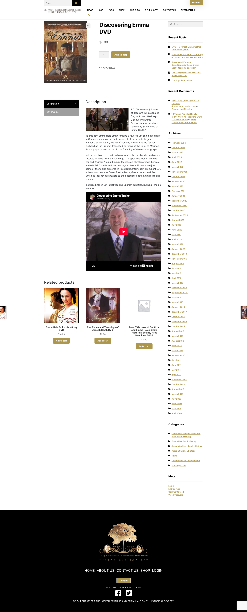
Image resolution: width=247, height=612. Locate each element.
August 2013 (178, 331)
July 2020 (176, 225)
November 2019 (179, 259)
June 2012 (177, 345)
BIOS (100, 10)
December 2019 (179, 254)
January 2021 (178, 196)
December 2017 (179, 312)
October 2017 (178, 316)
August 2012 (178, 341)
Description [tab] (52, 103)
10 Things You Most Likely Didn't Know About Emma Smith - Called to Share (187, 117)
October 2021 (178, 176)
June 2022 (177, 162)
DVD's (112, 67)
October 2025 (178, 147)
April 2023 (177, 157)
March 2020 (177, 244)
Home (89, 570)
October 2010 (178, 384)
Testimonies (188, 10)
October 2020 (178, 210)
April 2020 (177, 239)
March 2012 (177, 350)
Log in (171, 486)
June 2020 (177, 230)
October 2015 (178, 326)
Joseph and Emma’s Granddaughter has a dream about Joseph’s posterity (185, 65)
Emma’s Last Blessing (182, 109)
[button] (88, 25)
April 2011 (176, 374)
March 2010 (177, 394)
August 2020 (178, 220)
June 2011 (176, 365)
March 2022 (177, 167)
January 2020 (178, 249)
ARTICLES (135, 10)
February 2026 (179, 143)
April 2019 (177, 278)
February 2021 (179, 191)
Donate (196, 2)
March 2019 (177, 283)
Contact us (127, 570)
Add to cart (120, 54)
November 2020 (179, 205)
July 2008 (176, 399)
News (90, 10)
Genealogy (151, 10)
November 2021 (179, 172)
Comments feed (176, 492)
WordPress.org (175, 495)
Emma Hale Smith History (184, 441)
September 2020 (180, 215)
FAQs (111, 10)
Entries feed (174, 489)
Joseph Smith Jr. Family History (187, 446)
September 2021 (180, 181)
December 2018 (179, 287)
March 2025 (177, 152)
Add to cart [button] (61, 340)
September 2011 (179, 355)
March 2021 (177, 186)
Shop (122, 10)
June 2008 (177, 403)
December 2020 (179, 201)
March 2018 (177, 302)
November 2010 (179, 379)
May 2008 (176, 408)
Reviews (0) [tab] (52, 111)
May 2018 (176, 297)
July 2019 (176, 268)
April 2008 (177, 413)
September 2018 (180, 292)
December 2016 (179, 321)
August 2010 (178, 389)
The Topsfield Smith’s (182, 80)
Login (157, 570)
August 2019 (178, 263)
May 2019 (176, 273)
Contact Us (169, 10)
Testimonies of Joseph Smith (186, 460)
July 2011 (176, 360)
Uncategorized (179, 465)
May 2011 (176, 370)
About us (105, 570)
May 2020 (176, 234)
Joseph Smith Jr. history (183, 451)
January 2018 (178, 307)
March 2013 (177, 336)
